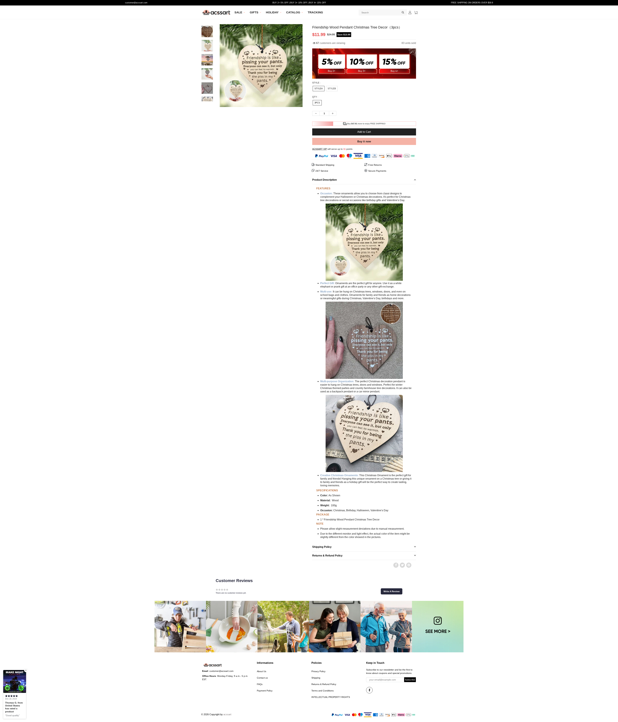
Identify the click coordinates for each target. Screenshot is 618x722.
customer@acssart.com (136, 2)
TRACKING (315, 12)
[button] (391, 591)
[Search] (403, 12)
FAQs (259, 684)
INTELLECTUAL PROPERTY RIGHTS (330, 697)
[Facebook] (369, 690)
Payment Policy (264, 690)
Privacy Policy (318, 671)
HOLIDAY (272, 12)
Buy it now (364, 141)
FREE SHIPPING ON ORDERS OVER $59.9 (472, 2)
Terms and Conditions (322, 690)
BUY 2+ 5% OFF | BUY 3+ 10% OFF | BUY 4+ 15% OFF (299, 2)
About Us (261, 671)
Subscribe (410, 679)
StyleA (318, 88)
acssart (227, 714)
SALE (238, 12)
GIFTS (254, 12)
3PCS (317, 103)
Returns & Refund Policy (323, 684)
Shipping (315, 677)
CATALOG (293, 12)
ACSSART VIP (319, 149)
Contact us (262, 677)
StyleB (332, 88)
